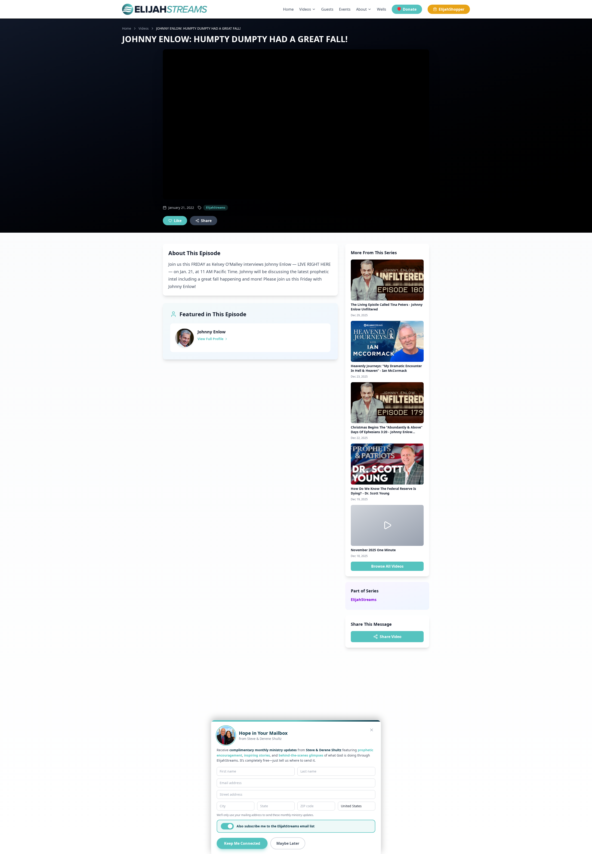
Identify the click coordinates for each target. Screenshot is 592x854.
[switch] (227, 826)
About (361, 9)
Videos (305, 9)
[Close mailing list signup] (371, 730)
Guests (327, 9)
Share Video (390, 636)
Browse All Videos (387, 566)
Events (345, 9)
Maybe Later (287, 843)
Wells (381, 9)
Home (288, 9)
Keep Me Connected (242, 843)
